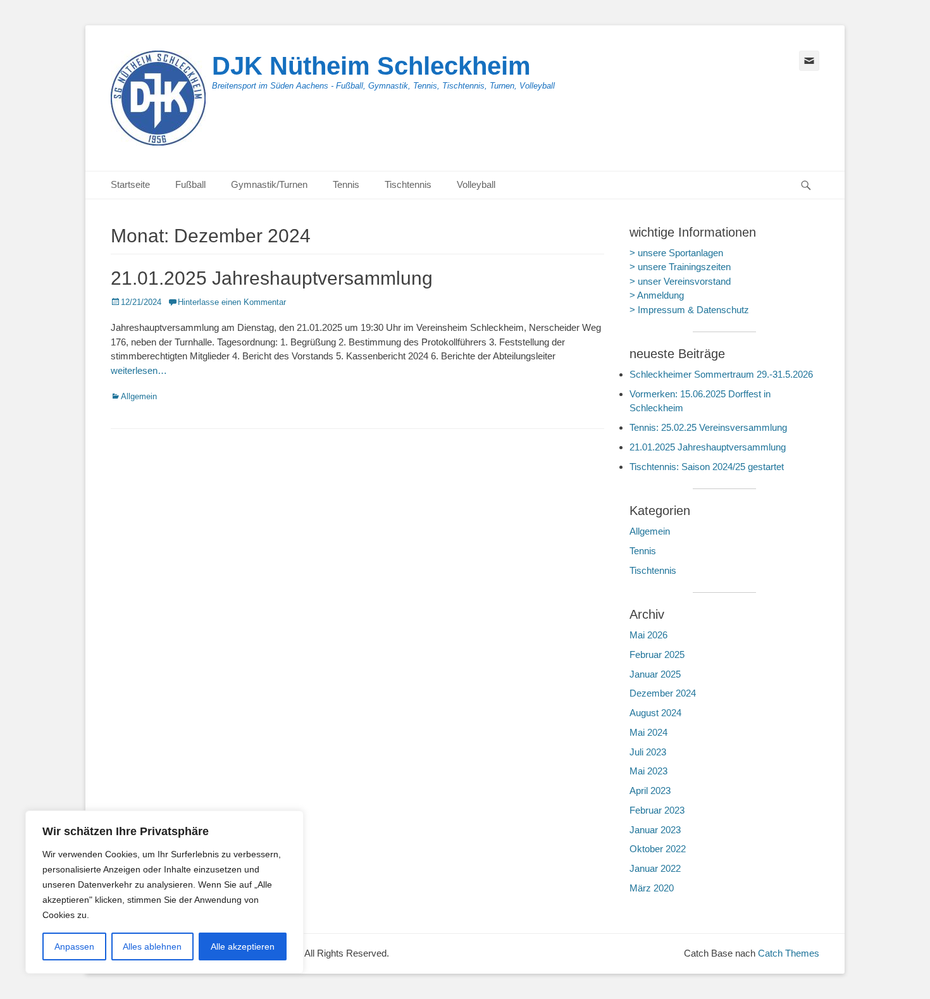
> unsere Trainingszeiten (680, 266)
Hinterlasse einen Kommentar (232, 302)
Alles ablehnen (152, 946)
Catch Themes (788, 953)
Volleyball (476, 184)
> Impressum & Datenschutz (689, 309)
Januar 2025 (655, 674)
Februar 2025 (657, 654)
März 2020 (651, 888)
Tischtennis (408, 184)
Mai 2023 (648, 771)
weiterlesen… (139, 370)
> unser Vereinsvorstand (680, 281)
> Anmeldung (656, 295)
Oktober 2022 (657, 848)
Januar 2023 (655, 829)
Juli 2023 (647, 752)
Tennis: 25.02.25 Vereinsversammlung (708, 427)
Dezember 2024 (662, 693)
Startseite (130, 184)
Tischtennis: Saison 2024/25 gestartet (706, 466)
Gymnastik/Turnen (269, 184)
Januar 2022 (655, 868)
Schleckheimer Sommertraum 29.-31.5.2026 (721, 374)
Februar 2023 (657, 810)
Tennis (346, 184)
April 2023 (650, 790)
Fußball (190, 184)
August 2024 (655, 712)
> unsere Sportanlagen (676, 252)
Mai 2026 (648, 635)
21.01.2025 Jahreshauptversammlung (272, 278)
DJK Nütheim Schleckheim (371, 66)
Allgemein (139, 396)
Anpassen (74, 946)
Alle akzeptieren (243, 946)
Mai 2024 (648, 732)
